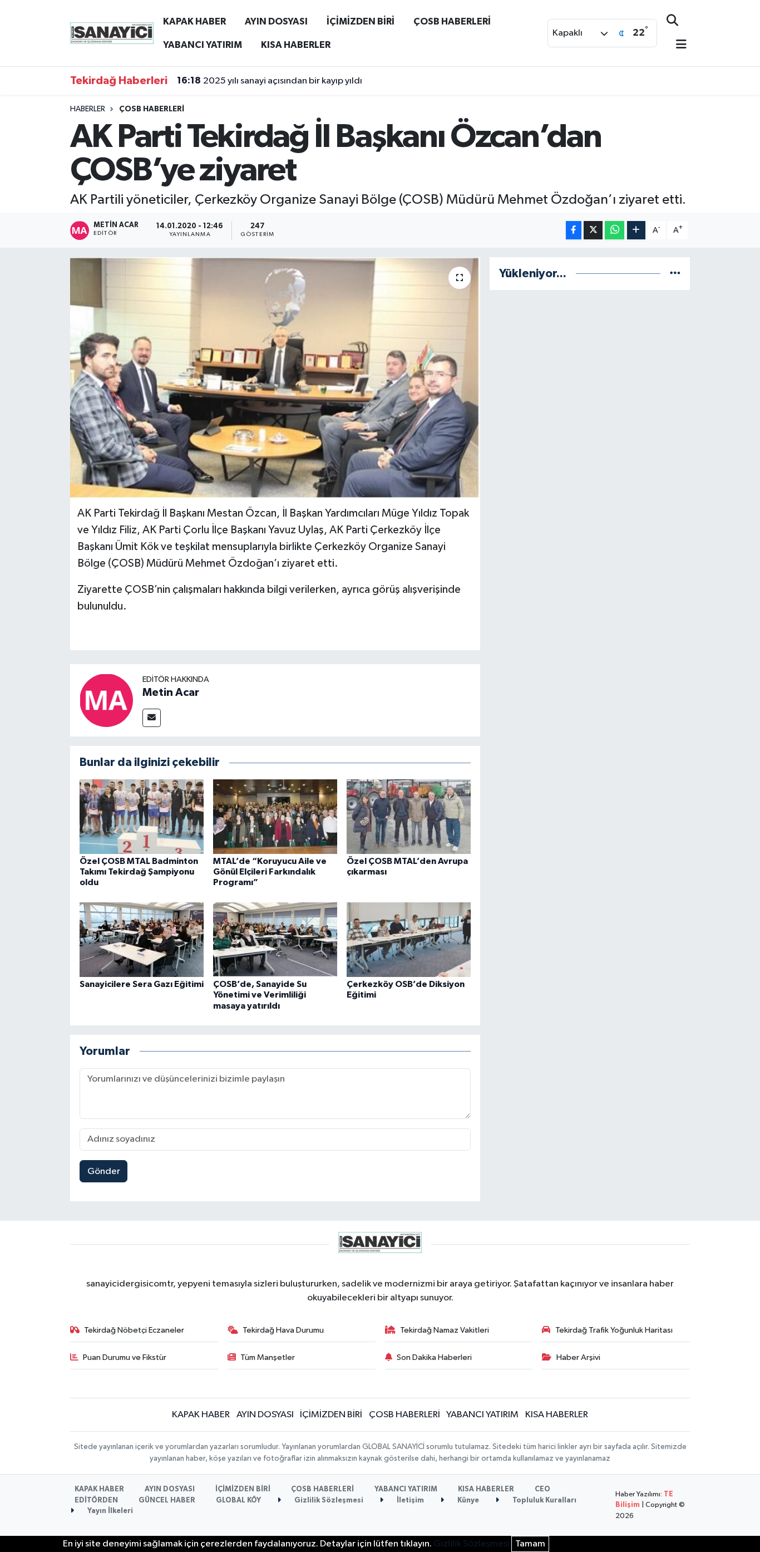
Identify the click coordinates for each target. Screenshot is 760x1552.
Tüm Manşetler (267, 1357)
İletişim (409, 1500)
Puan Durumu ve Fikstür (124, 1357)
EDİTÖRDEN (96, 1500)
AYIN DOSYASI (276, 21)
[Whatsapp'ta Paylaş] (614, 230)
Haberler (87, 109)
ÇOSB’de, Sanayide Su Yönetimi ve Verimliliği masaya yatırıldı (260, 995)
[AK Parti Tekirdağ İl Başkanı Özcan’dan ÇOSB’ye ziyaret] (275, 377)
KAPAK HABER (194, 21)
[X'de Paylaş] (593, 230)
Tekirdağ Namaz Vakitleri (444, 1330)
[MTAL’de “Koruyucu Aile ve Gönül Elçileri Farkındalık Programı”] (275, 816)
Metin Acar (170, 692)
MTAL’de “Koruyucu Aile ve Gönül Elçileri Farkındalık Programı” (270, 872)
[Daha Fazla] (636, 230)
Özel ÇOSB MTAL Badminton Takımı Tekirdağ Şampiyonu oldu (139, 872)
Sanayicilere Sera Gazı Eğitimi (142, 984)
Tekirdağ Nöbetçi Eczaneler (134, 1330)
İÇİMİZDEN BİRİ (360, 21)
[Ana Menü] (677, 45)
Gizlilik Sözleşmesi (328, 1500)
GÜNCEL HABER (167, 1500)
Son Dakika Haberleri (434, 1357)
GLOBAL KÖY (238, 1500)
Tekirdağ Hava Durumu (283, 1330)
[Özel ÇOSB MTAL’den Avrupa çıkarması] (409, 816)
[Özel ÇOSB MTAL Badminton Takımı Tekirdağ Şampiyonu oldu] (142, 816)
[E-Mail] (151, 718)
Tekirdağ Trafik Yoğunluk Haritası (614, 1330)
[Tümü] (675, 273)
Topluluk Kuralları (543, 1500)
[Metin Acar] (106, 700)
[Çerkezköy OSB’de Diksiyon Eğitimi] (409, 939)
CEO (542, 1489)
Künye (467, 1500)
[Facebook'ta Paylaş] (573, 230)
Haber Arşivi (578, 1357)
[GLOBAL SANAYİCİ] (112, 32)
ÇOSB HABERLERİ (452, 21)
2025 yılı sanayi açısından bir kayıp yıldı (269, 81)
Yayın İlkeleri (109, 1511)
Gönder (103, 1171)
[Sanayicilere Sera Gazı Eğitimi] (142, 939)
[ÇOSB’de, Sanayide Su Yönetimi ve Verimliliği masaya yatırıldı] (275, 939)
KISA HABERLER (295, 45)
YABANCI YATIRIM (202, 45)
